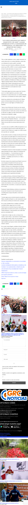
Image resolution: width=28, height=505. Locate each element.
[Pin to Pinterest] (21, 54)
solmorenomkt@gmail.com (6, 411)
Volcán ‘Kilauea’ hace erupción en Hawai (9, 276)
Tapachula (3, 278)
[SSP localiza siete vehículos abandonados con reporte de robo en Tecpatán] (14, 448)
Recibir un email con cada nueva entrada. (11, 379)
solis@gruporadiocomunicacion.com (8, 410)
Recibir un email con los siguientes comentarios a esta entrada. (13, 374)
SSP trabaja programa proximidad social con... (9, 503)
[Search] (26, 7)
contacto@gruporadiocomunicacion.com (9, 421)
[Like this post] (11, 54)
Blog (5, 13)
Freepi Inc (20, 430)
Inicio (2, 13)
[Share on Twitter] (18, 54)
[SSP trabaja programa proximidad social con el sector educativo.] (14, 492)
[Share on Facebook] (15, 54)
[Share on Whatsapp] (24, 54)
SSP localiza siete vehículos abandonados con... (10, 459)
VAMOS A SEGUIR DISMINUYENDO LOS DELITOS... (11, 481)
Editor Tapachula (9, 48)
